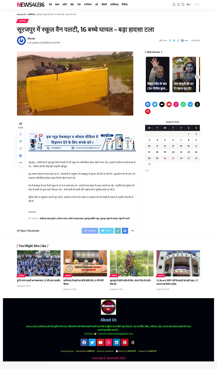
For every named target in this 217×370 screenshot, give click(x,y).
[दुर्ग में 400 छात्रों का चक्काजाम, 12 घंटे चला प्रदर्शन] (39, 263)
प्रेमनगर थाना (62, 218)
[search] (182, 4)
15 (189, 146)
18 (157, 152)
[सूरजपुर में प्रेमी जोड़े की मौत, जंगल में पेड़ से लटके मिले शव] (132, 263)
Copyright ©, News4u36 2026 (108, 357)
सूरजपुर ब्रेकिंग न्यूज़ (92, 218)
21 (181, 152)
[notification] (178, 4)
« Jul (147, 170)
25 (157, 158)
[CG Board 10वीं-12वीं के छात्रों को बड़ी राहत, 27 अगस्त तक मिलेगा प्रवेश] (178, 263)
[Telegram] (190, 104)
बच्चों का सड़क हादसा (76, 218)
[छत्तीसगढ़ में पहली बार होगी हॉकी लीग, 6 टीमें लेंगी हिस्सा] (85, 263)
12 (165, 146)
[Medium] (162, 104)
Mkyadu (31, 38)
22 (188, 152)
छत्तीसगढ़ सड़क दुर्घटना (48, 218)
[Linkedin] (116, 342)
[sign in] (174, 4)
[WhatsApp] (183, 104)
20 (173, 152)
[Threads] (197, 104)
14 (181, 146)
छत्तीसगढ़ (22, 21)
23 (196, 152)
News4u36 (30, 4)
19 (165, 152)
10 (149, 146)
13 (173, 146)
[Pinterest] (147, 111)
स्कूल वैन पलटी (124, 218)
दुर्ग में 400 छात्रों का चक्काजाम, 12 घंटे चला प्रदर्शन (38, 280)
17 (149, 152)
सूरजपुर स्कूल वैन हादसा (109, 218)
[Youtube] (100, 342)
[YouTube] (169, 104)
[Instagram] (176, 104)
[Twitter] (155, 104)
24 (149, 158)
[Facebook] (147, 104)
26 (165, 158)
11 (157, 146)
